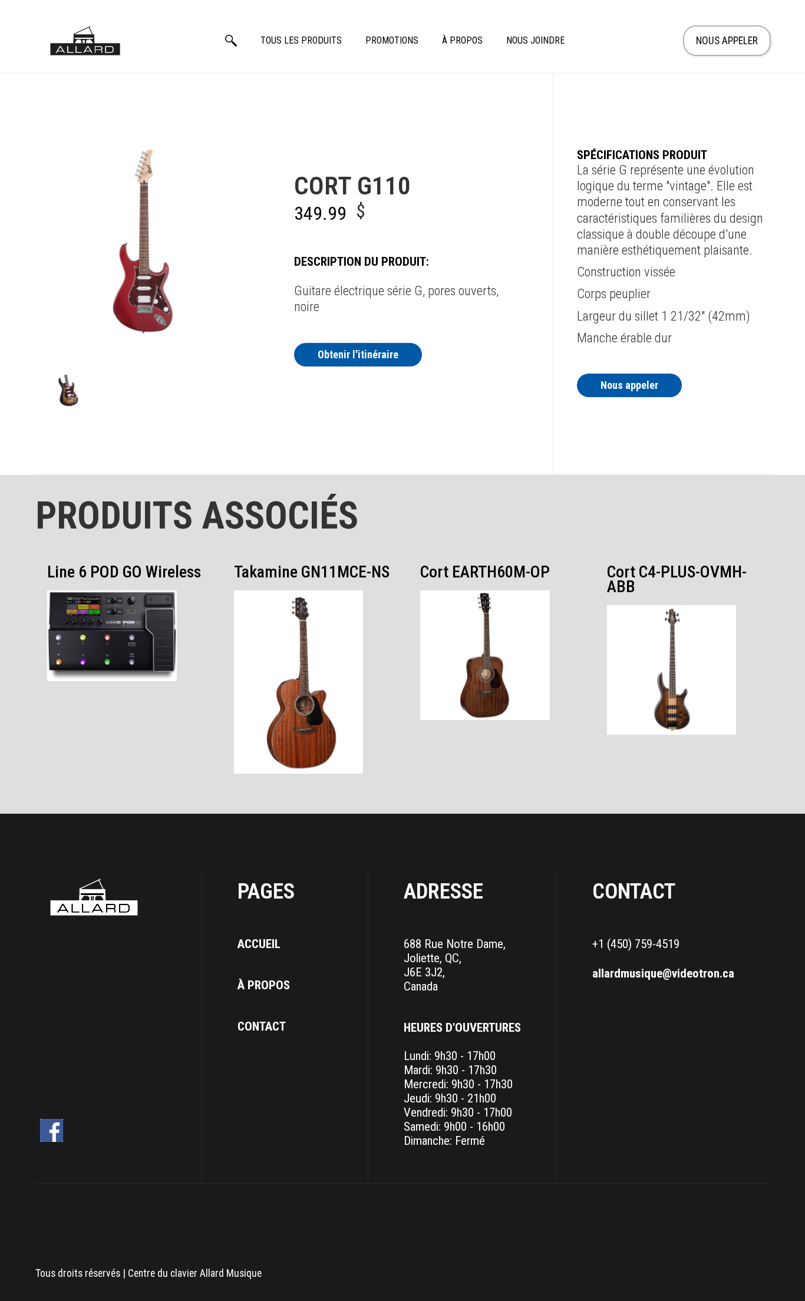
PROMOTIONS (391, 40)
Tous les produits (301, 40)
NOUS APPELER (727, 41)
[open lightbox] (67, 392)
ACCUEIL (259, 944)
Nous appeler (629, 385)
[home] (85, 40)
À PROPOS (462, 40)
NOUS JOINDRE (535, 40)
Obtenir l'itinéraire (358, 354)
